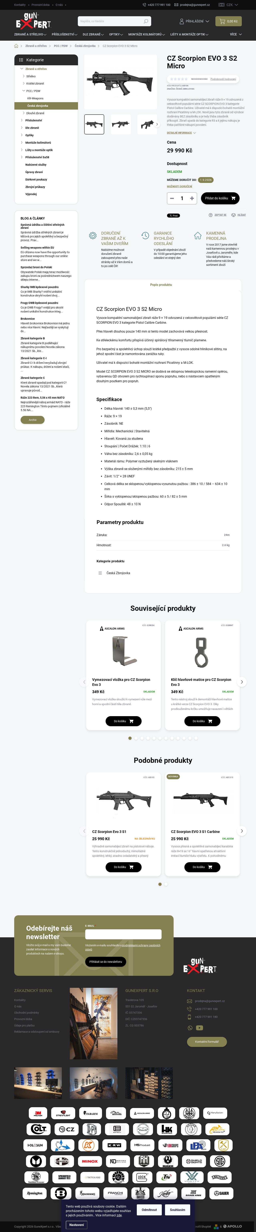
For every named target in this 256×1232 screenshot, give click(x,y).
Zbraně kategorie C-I (34, 358)
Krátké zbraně (35, 83)
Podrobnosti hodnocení (223, 79)
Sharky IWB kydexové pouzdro (40, 287)
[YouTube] (199, 1027)
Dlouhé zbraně (35, 113)
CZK (230, 5)
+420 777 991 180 (206, 1016)
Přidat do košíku (216, 198)
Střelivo (31, 76)
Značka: (180, 89)
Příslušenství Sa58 (37, 157)
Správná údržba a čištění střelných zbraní (42, 226)
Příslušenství (33, 120)
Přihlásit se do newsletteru (105, 961)
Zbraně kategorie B (33, 338)
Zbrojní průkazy (35, 187)
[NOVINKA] (202, 802)
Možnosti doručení (179, 186)
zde (119, 1215)
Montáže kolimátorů (38, 142)
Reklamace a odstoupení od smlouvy (36, 1031)
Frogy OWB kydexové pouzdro (39, 302)
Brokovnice (28, 318)
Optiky (29, 135)
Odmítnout (149, 1210)
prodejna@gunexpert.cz (210, 1001)
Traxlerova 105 (134, 1000)
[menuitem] (30, 34)
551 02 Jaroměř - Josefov (141, 1006)
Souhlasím (177, 1210)
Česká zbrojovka (37, 105)
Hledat (146, 21)
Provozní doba (41, 4)
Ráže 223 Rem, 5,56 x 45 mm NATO (43, 397)
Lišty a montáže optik (39, 150)
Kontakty (20, 4)
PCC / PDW (33, 91)
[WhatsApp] (190, 1027)
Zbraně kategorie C (33, 377)
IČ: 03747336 (133, 1012)
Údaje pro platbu (24, 1025)
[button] (130, 738)
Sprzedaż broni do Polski (36, 267)
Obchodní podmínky (26, 1012)
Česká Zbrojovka (118, 573)
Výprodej (31, 194)
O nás (59, 4)
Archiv (33, 419)
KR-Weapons (35, 98)
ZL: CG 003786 (134, 1025)
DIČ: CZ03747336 (136, 1019)
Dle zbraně (32, 127)
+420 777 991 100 (206, 1009)
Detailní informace (179, 132)
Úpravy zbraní (34, 172)
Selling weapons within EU (37, 247)
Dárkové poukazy (36, 179)
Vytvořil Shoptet (201, 1226)
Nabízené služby (35, 164)
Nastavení (76, 1225)
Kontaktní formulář (207, 1041)
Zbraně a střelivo (36, 69)
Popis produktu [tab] (161, 285)
